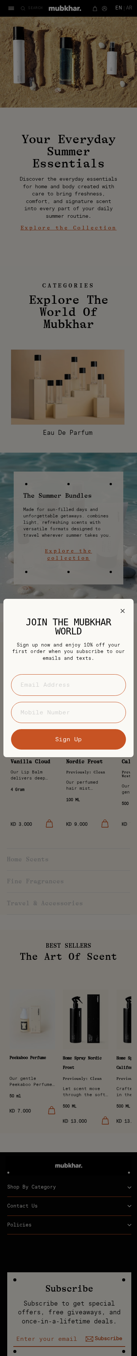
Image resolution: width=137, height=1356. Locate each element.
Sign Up (68, 739)
